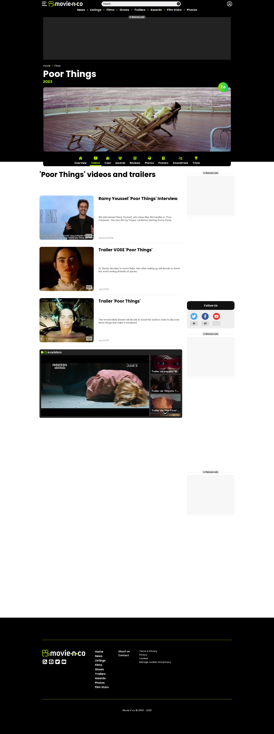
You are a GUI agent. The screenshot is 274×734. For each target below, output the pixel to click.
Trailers (139, 10)
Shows (124, 10)
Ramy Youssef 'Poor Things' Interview (138, 198)
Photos (192, 10)
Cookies (143, 658)
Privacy (143, 654)
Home (46, 65)
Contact (123, 655)
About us (124, 651)
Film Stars (174, 10)
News (81, 10)
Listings (95, 10)
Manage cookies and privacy (155, 662)
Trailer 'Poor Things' (119, 301)
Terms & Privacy (148, 651)
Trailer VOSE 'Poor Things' (125, 250)
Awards (156, 10)
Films (110, 10)
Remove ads (138, 17)
